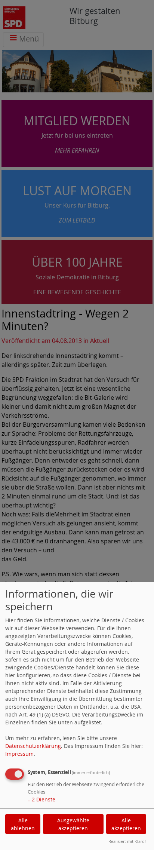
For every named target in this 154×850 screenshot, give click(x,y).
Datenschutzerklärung (33, 745)
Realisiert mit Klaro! (127, 841)
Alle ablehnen (23, 824)
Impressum (19, 753)
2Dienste (41, 799)
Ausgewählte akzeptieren (73, 824)
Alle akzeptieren (126, 824)
